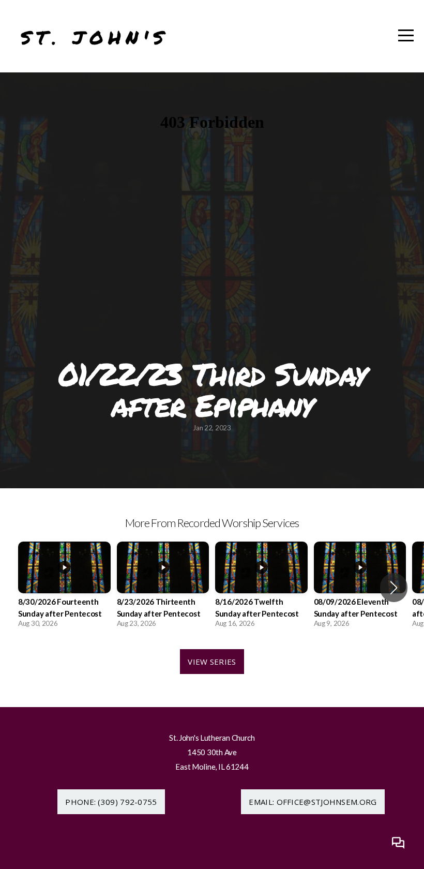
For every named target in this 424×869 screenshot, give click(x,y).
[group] (64, 588)
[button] (394, 587)
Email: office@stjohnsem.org (312, 802)
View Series (212, 661)
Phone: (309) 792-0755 (111, 802)
